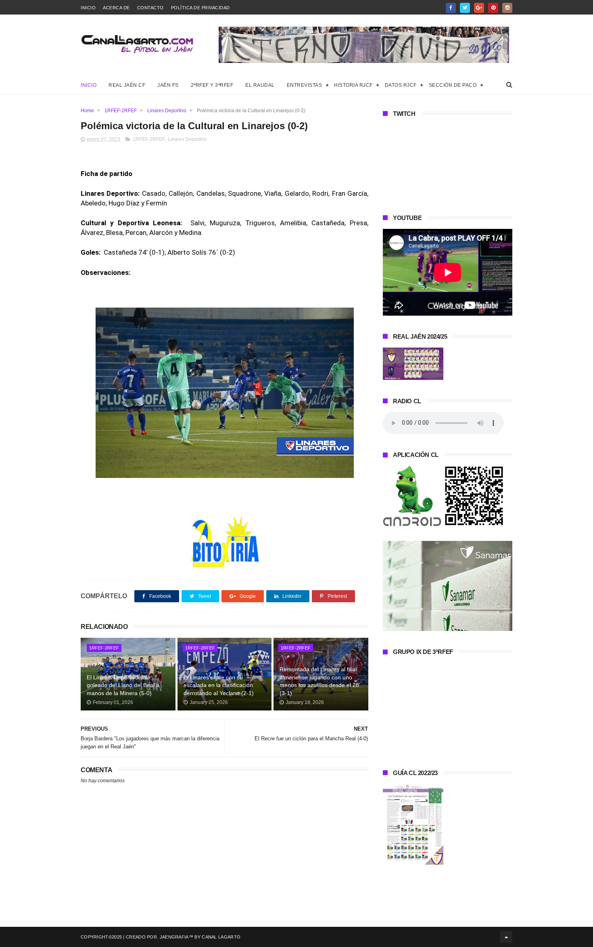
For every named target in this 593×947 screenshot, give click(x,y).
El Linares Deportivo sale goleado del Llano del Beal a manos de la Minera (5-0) (123, 685)
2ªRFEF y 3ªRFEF (212, 85)
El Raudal (260, 85)
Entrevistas (304, 85)
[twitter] (465, 8)
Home (87, 110)
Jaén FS (168, 85)
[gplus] (479, 8)
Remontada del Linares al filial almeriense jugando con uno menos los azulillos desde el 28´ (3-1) (320, 681)
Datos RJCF (401, 85)
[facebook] (451, 8)
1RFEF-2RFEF (120, 110)
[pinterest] (493, 8)
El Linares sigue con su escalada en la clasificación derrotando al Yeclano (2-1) (219, 685)
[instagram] (507, 8)
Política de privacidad (200, 7)
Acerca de (116, 7)
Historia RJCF (353, 85)
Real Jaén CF (127, 85)
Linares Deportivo (166, 110)
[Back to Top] (506, 937)
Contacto (150, 7)
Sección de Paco (453, 85)
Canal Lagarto (221, 936)
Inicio (88, 7)
